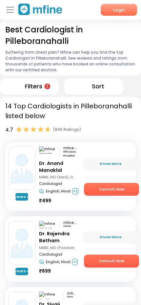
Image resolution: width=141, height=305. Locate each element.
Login (119, 10)
